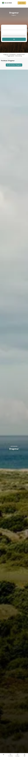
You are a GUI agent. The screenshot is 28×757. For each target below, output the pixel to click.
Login (24, 755)
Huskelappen (17, 755)
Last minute (22, 3)
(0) (14, 39)
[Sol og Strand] (7, 2)
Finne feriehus (10, 755)
